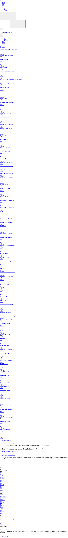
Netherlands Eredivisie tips (5, 284)
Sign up (4, 46)
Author (5, 10)
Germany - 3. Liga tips (5, 117)
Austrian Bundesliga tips (5, 421)
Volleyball (1, 475)
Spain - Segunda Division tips (6, 94)
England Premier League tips (6, 237)
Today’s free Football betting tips (8, 49)
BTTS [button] (1, 503)
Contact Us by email (11, 513)
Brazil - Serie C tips (4, 59)
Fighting (1, 481)
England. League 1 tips (5, 382)
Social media (6, 8)
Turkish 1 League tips (4, 330)
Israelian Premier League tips (6, 409)
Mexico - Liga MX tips (5, 188)
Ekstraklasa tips (3, 338)
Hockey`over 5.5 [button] (2, 510)
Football (1, 472)
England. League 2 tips (5, 390)
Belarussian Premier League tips (7, 261)
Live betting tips (2, 47)
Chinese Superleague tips (5, 401)
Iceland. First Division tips (5, 296)
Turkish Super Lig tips (5, 323)
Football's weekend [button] (2, 500)
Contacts (5, 7)
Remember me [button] (4, 32)
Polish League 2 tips (4, 345)
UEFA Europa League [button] (3, 483)
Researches (6, 9)
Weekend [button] (1, 499)
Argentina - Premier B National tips (7, 158)
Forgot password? (9, 32)
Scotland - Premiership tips (5, 132)
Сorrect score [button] (2, 502)
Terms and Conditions (5, 536)
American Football (2, 478)
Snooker (1, 480)
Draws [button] (1, 504)
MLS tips (2, 268)
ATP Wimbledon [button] (2, 489)
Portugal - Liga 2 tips (4, 109)
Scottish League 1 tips (4, 353)
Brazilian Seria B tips (4, 375)
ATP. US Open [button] (2, 492)
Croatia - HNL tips (4, 139)
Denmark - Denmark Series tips (6, 166)
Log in (1, 46)
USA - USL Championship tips (6, 173)
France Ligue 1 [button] (2, 487)
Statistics (3, 4)
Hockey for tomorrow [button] (3, 497)
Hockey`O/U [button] (1, 507)
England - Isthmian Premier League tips (8, 51)
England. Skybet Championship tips (7, 315)
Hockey (1, 473)
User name (2, 30)
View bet (1, 57)
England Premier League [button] (3, 484)
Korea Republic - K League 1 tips (7, 207)
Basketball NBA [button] (2, 491)
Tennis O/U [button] (1, 508)
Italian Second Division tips (6, 360)
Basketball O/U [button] (2, 509)
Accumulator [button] (1, 494)
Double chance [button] (2, 505)
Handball (1, 477)
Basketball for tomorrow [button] (3, 498)
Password (1, 31)
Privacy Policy (4, 535)
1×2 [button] (0, 506)
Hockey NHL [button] (2, 490)
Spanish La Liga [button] (2, 485)
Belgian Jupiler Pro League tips (6, 304)
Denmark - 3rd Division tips (6, 222)
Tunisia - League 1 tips (5, 151)
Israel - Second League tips (5, 229)
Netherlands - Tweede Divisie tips (7, 102)
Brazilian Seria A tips (4, 367)
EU (2, 463)
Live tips (3, 2)
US (2, 465)
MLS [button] (1, 488)
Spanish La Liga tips (4, 253)
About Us (3, 37)
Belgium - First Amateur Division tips (8, 215)
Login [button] (1, 29)
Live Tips (3, 41)
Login (1, 33)
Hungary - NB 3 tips (4, 87)
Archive (8, 529)
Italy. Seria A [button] (1, 486)
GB (2, 464)
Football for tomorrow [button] (3, 496)
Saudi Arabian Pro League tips (6, 433)
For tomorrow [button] (2, 495)
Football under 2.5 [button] (2, 511)
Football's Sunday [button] (2, 501)
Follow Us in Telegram (4, 513)
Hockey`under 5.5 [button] (2, 512)
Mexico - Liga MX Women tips (6, 180)
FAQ (3, 5)
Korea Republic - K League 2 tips (7, 200)
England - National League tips (6, 124)
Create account (7, 34)
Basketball (1, 474)
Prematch (3, 3)
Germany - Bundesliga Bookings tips (7, 71)
